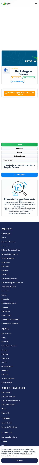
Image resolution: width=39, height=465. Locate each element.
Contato (4, 441)
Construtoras (6, 315)
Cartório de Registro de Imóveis (12, 283)
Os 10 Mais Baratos (7, 258)
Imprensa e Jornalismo (9, 437)
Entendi (20, 461)
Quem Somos (5, 392)
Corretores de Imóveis (8, 303)
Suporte (4, 445)
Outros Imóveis (6, 383)
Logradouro (5, 291)
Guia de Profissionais (8, 242)
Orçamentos (5, 262)
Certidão (4, 274)
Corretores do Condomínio (10, 323)
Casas (3, 338)
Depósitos (4, 374)
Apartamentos (6, 333)
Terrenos (4, 350)
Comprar (19, 148)
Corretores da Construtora (10, 319)
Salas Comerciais (7, 366)
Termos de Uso (27, 454)
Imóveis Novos (19, 156)
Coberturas (5, 358)
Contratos (4, 307)
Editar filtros (20, 175)
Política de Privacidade (9, 456)
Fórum (3, 238)
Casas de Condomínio (8, 346)
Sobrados (4, 354)
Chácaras (4, 342)
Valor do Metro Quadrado (9, 254)
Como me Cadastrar (8, 397)
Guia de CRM (5, 311)
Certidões (4, 270)
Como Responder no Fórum (10, 401)
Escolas (4, 295)
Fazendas (4, 370)
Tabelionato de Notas (8, 287)
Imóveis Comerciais (8, 378)
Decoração (5, 266)
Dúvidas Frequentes (8, 405)
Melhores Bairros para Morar (10, 250)
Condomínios (5, 234)
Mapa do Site (5, 413)
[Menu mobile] (36, 4)
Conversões (5, 299)
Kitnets (3, 362)
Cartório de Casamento (9, 279)
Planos (3, 409)
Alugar (19, 152)
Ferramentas (5, 246)
